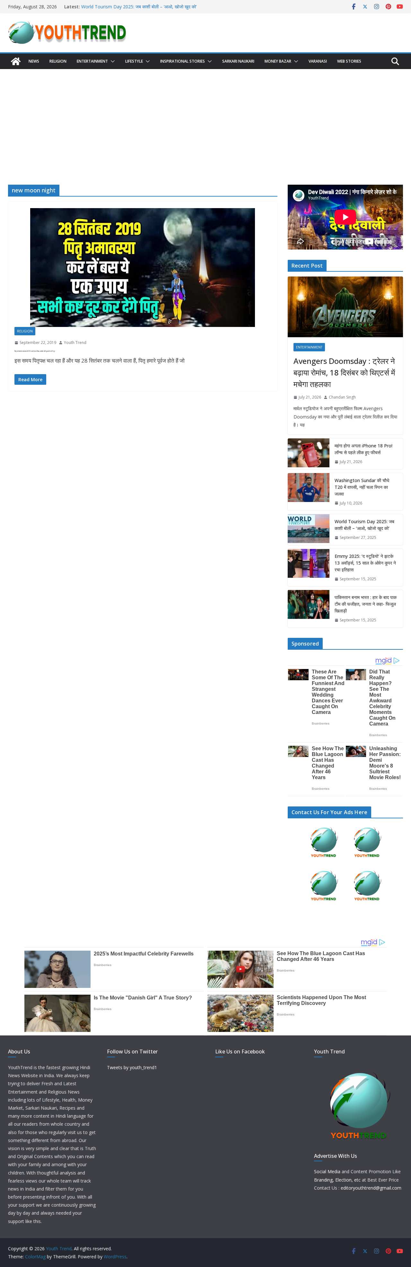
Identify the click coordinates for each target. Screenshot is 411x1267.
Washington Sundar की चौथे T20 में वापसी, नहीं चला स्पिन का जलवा (362, 487)
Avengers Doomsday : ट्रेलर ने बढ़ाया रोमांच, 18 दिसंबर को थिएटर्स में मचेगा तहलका (344, 372)
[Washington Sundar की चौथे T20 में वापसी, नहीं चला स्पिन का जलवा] (308, 492)
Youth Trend (75, 342)
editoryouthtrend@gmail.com (371, 1188)
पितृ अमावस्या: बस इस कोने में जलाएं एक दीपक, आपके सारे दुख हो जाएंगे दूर (34, 351)
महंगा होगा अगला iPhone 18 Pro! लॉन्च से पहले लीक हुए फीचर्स (363, 449)
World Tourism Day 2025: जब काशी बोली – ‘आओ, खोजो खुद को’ (139, 7)
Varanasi (318, 61)
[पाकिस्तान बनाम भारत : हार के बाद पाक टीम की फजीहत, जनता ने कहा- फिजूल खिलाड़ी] (308, 609)
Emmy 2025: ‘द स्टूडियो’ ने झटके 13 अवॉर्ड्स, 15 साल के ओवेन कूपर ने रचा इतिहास (365, 563)
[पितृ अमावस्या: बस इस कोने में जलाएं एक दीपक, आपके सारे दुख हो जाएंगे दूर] (142, 267)
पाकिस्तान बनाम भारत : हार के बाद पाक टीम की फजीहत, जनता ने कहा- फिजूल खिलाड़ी (366, 604)
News (34, 61)
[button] (111, 61)
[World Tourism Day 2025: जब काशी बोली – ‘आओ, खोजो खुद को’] (308, 529)
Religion (57, 61)
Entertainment (92, 61)
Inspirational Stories (182, 61)
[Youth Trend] (15, 61)
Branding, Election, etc (337, 1180)
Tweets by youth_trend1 (132, 1067)
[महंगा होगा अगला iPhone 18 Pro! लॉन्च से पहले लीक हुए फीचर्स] (308, 453)
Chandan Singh (342, 397)
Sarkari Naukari (238, 61)
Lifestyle (134, 61)
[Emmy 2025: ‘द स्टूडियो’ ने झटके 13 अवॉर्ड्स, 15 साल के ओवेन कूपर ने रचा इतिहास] (308, 567)
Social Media (327, 1171)
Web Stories (349, 61)
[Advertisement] (205, 117)
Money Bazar (278, 61)
